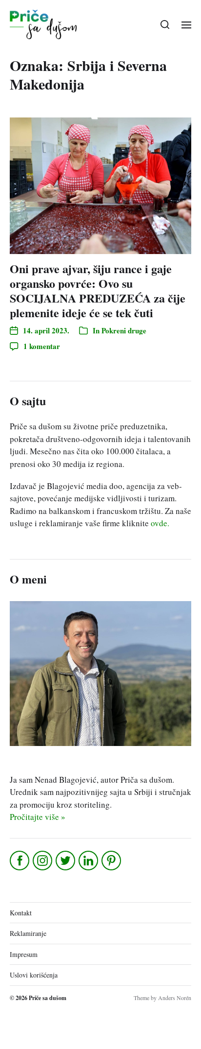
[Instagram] (43, 860)
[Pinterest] (111, 860)
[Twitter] (66, 860)
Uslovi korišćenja (34, 974)
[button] (165, 24)
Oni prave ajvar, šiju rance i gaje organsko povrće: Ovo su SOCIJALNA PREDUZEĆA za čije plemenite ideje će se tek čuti (97, 290)
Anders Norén (174, 998)
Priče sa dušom (47, 998)
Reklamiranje (28, 933)
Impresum (24, 954)
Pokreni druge (123, 330)
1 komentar (41, 346)
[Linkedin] (89, 860)
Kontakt (21, 912)
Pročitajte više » (37, 816)
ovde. (160, 523)
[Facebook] (20, 860)
